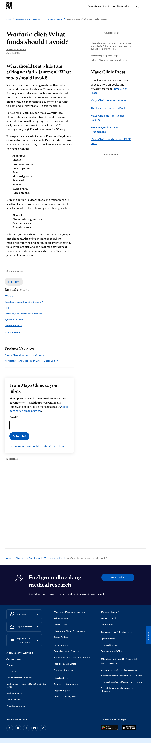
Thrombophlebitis (53, 18)
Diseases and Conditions (27, 18)
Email (13, 417)
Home (8, 18)
